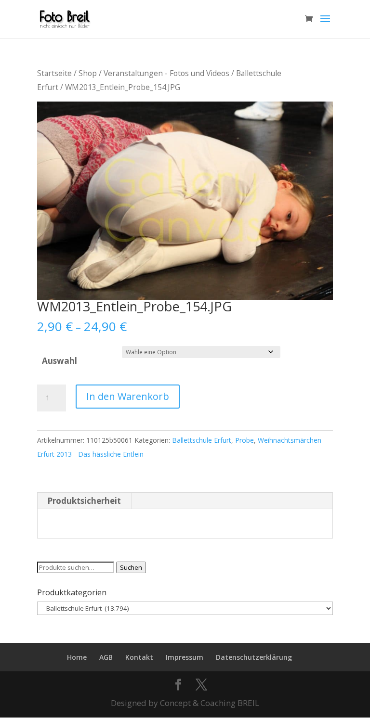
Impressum (184, 657)
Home (77, 657)
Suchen (131, 567)
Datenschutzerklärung (254, 657)
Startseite (54, 73)
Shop (88, 73)
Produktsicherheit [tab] (84, 500)
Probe (244, 440)
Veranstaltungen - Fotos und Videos (166, 73)
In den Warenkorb (127, 396)
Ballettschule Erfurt (201, 440)
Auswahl (59, 360)
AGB (106, 657)
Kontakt (139, 657)
